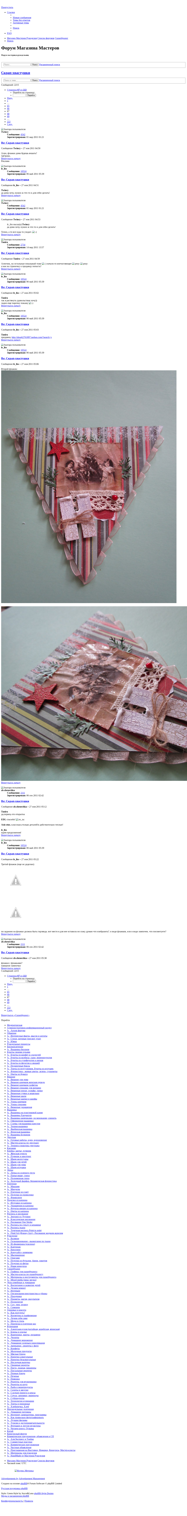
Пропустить (7, 7)
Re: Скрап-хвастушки (15, 142)
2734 (23, 245)
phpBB (23, 1483)
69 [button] (8, 116)
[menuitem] (22, 17)
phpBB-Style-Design (43, 1493)
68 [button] (8, 114)
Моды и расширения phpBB (15, 1496)
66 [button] (8, 108)
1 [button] (7, 100)
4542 (23, 134)
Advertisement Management (32, 1478)
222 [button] (9, 121)
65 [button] (8, 106)
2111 (23, 793)
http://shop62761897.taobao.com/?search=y (32, 337)
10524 (23, 171)
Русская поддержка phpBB (14, 1488)
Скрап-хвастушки (15, 73)
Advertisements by (9, 1478)
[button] (17, 90)
